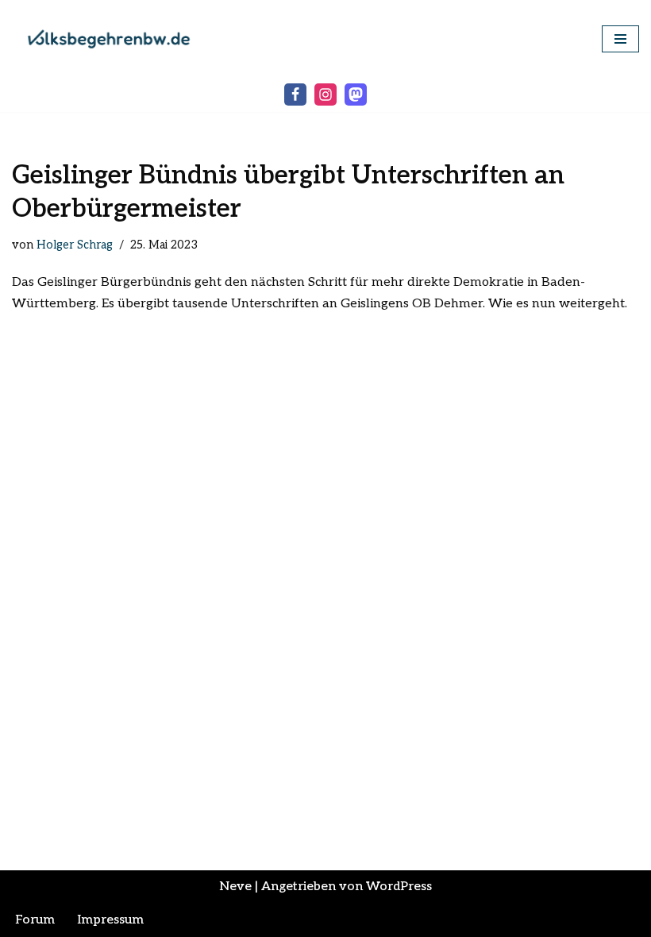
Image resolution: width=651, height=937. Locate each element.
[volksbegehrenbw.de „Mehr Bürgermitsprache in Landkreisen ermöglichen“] (115, 38)
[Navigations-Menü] (620, 38)
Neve (235, 886)
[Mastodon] (356, 94)
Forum (35, 919)
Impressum (110, 919)
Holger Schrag (75, 245)
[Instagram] (325, 94)
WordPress (399, 886)
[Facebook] (295, 94)
